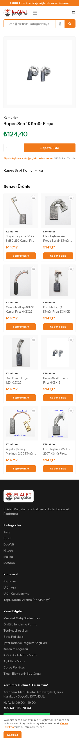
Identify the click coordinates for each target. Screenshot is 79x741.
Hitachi (8, 551)
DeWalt (9, 544)
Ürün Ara (10, 587)
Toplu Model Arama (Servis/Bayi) (27, 600)
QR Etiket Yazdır (64, 158)
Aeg (7, 532)
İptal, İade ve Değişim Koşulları (25, 643)
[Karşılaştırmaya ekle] (33, 197)
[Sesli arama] (60, 24)
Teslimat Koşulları (16, 630)
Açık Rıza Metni (14, 661)
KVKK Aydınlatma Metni (20, 655)
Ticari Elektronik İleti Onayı (22, 674)
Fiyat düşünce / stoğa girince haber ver (29, 158)
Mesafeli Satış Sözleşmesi (22, 618)
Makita (8, 557)
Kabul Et (12, 734)
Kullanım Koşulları (16, 649)
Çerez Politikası (14, 667)
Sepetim (10, 581)
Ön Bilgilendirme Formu (20, 624)
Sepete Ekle (49, 148)
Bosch (8, 538)
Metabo (9, 563)
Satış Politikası (13, 637)
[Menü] (35, 13)
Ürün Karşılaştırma (16, 594)
